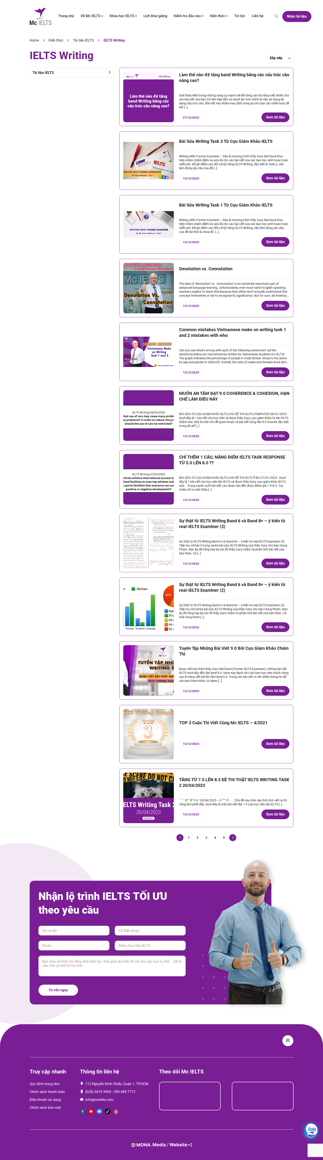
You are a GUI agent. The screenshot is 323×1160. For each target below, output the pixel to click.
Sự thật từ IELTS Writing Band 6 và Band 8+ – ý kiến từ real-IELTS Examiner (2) (232, 587)
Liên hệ (257, 16)
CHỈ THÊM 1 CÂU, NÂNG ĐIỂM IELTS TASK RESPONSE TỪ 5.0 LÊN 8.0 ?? (232, 459)
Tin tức (239, 16)
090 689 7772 (124, 1092)
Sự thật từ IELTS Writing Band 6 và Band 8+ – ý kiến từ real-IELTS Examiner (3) (232, 523)
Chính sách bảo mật (45, 1108)
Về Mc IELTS (90, 16)
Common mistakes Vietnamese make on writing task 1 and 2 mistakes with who (232, 332)
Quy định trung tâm (45, 1084)
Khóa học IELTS (122, 16)
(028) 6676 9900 (98, 1092)
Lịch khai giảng (155, 16)
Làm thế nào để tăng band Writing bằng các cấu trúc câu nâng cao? (234, 77)
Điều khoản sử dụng (45, 1100)
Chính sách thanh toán (47, 1092)
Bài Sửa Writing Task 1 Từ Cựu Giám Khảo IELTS (225, 205)
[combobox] (280, 58)
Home (34, 40)
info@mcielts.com (99, 1100)
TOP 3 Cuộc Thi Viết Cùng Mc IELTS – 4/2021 (223, 722)
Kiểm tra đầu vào (187, 16)
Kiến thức (217, 16)
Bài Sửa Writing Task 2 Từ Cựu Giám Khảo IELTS (225, 141)
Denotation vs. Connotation (205, 268)
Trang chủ (66, 16)
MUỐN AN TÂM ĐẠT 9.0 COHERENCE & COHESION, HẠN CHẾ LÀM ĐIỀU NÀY (234, 396)
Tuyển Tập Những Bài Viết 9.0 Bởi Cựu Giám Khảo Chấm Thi (234, 651)
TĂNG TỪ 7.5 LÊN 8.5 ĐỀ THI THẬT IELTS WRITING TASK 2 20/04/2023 (234, 782)
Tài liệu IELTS (83, 40)
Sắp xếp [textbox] (276, 58)
